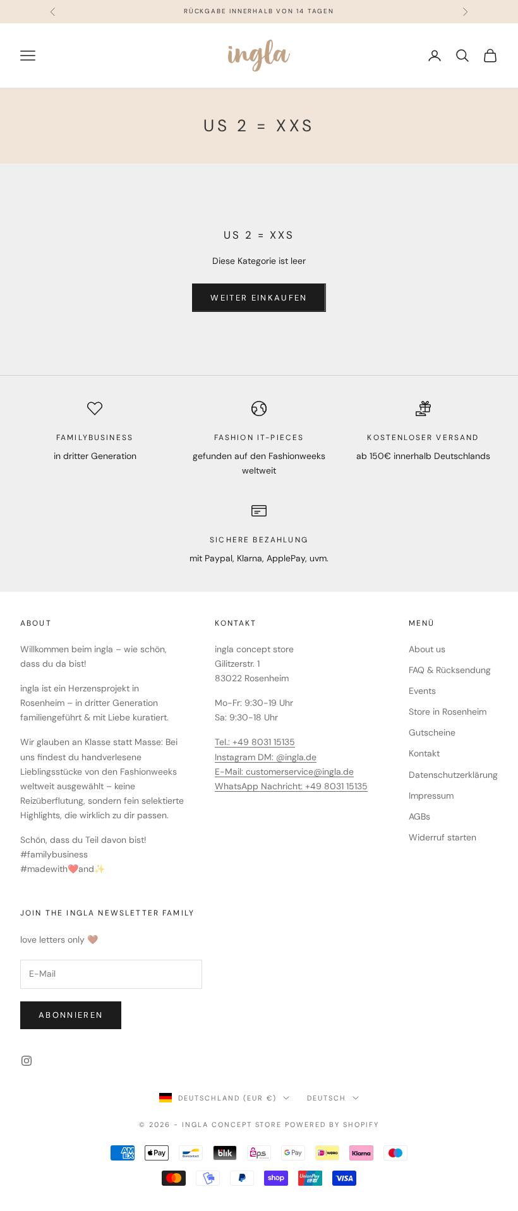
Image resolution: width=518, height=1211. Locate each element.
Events (422, 690)
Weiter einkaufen (258, 297)
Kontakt (424, 753)
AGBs (419, 816)
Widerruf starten (442, 837)
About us (427, 649)
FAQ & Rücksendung (450, 670)
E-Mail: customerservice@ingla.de (284, 771)
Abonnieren (71, 1015)
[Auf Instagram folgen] (26, 1060)
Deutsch (326, 1098)
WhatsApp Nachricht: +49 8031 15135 (291, 786)
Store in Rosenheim (447, 711)
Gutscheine (432, 732)
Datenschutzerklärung (453, 774)
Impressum (431, 795)
